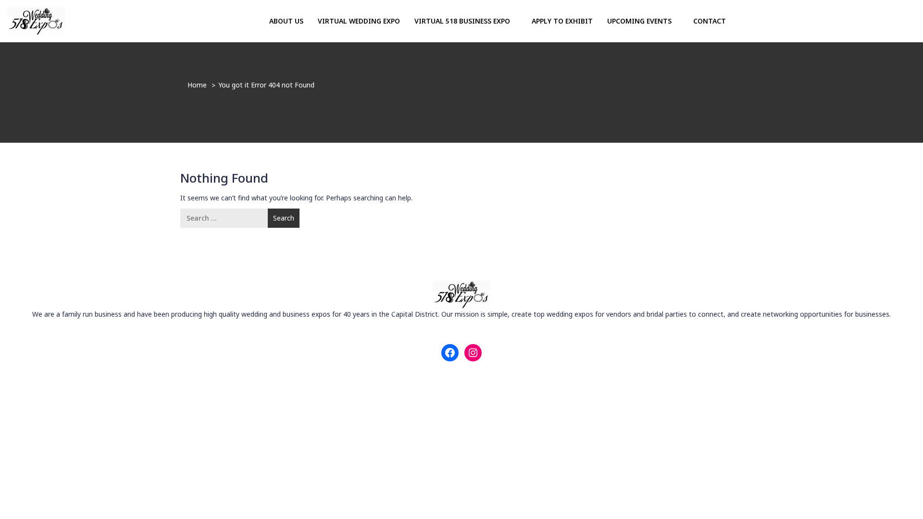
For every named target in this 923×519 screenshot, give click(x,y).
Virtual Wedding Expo (359, 20)
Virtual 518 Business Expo (463, 20)
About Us (286, 20)
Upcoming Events (640, 20)
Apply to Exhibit (562, 20)
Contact (709, 20)
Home (197, 84)
